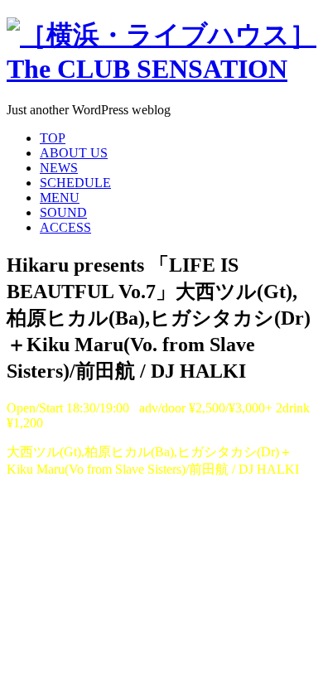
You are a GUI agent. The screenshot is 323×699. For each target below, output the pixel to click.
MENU (60, 197)
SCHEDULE (75, 183)
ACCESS (65, 227)
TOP (52, 138)
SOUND (63, 212)
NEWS (59, 168)
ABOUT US (74, 153)
